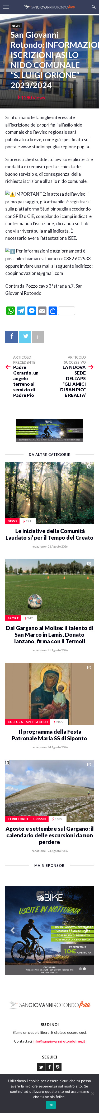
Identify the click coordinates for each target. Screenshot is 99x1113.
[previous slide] (13, 930)
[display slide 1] (80, 968)
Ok (51, 1105)
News (16, 25)
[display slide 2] (84, 968)
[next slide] (86, 930)
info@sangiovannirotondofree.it (59, 1041)
